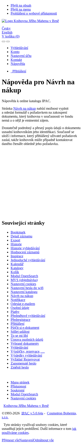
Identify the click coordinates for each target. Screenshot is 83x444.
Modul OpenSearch (24, 276)
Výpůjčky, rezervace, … (28, 351)
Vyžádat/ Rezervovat (25, 359)
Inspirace (17, 256)
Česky (6, 28)
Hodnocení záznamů (25, 252)
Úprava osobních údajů (27, 339)
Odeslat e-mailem (23, 304)
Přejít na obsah (21, 5)
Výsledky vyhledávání (26, 355)
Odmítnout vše (43, 440)
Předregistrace (20, 320)
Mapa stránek (20, 382)
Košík (15, 272)
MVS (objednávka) (24, 280)
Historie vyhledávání (25, 248)
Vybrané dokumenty (25, 343)
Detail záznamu (21, 236)
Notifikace (18, 300)
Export (15, 240)
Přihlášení (18, 71)
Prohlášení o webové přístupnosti (34, 13)
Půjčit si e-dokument (25, 327)
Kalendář (17, 264)
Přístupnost (18, 386)
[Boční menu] (3, 41)
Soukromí (17, 390)
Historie (16, 244)
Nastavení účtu (21, 56)
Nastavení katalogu (24, 292)
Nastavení (26, 440)
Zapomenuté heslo (23, 363)
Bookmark (18, 232)
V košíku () (10, 36)
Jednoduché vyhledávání (28, 260)
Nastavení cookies (23, 284)
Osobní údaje (20, 308)
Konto (15, 52)
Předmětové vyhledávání (28, 316)
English (7, 32)
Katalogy (17, 268)
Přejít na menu (21, 9)
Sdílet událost (20, 331)
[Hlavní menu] (8, 41)
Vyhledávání (19, 48)
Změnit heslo (20, 367)
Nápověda (18, 64)
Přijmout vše (10, 440)
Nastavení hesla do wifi (27, 288)
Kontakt (16, 60)
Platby (15, 312)
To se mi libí (19, 335)
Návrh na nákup (24, 108)
